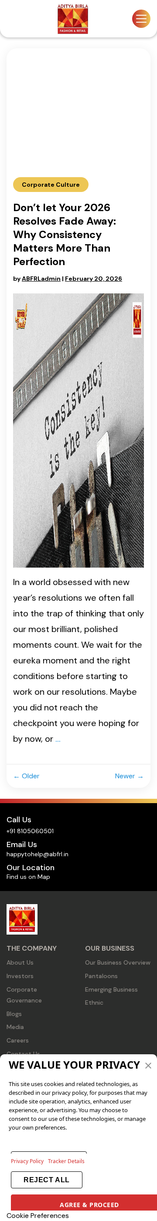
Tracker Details (66, 1161)
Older (28, 775)
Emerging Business (111, 989)
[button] (148, 1065)
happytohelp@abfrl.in (37, 854)
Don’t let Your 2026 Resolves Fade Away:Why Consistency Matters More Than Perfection (64, 234)
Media (15, 1027)
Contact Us (23, 1054)
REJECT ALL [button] (46, 1180)
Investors (20, 976)
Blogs (14, 1014)
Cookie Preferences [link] (38, 1215)
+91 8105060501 (30, 831)
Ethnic (94, 1002)
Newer (129, 775)
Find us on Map (28, 877)
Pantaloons (101, 976)
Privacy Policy (27, 1161)
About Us (20, 962)
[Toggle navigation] (141, 19)
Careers (18, 1040)
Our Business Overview (117, 962)
